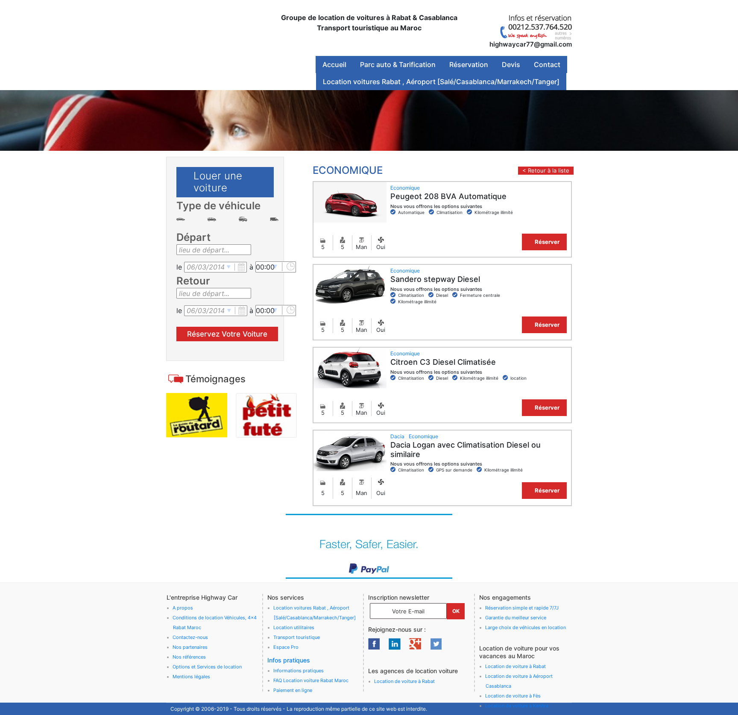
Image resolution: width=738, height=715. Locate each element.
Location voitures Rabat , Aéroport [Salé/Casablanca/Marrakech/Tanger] (441, 81)
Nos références (189, 657)
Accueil (334, 64)
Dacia (397, 436)
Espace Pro (286, 647)
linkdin (395, 644)
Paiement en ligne (292, 690)
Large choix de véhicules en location (525, 627)
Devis (511, 64)
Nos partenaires (190, 647)
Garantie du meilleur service (515, 618)
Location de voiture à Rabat (404, 681)
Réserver (547, 241)
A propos (183, 608)
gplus (415, 644)
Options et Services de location (207, 667)
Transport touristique (296, 637)
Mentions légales (191, 677)
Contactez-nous (190, 637)
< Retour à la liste (545, 170)
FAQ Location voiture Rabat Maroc (310, 680)
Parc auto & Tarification (398, 64)
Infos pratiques (288, 660)
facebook (374, 644)
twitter (436, 644)
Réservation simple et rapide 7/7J (522, 608)
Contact (547, 64)
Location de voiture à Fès (513, 696)
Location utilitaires (293, 627)
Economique (405, 188)
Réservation (468, 64)
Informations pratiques (298, 671)
